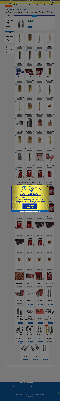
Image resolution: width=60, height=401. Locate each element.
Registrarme (39, 211)
